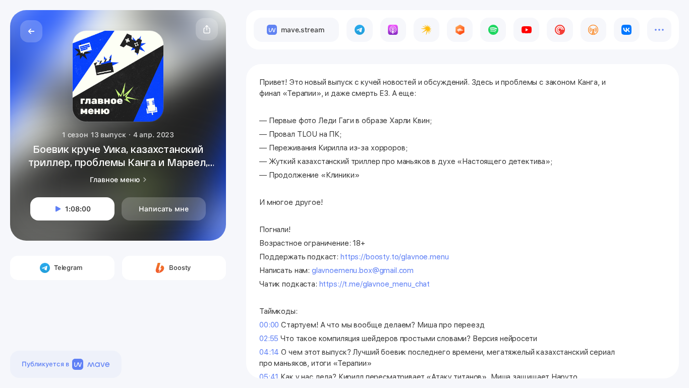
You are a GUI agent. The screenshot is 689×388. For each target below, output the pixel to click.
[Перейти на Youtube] (526, 30)
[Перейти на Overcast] (593, 30)
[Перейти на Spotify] (493, 30)
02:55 (268, 338)
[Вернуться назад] (31, 31)
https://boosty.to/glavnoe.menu (394, 256)
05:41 (268, 376)
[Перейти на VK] (627, 30)
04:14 (269, 352)
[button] (207, 29)
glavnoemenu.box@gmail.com (363, 270)
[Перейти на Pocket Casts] (559, 30)
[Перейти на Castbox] (460, 30)
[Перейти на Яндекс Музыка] (426, 30)
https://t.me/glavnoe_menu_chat (374, 284)
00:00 (269, 324)
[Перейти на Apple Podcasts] (393, 30)
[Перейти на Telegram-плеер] (359, 30)
